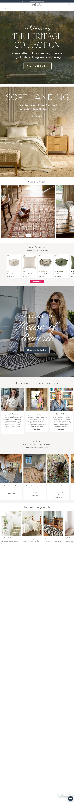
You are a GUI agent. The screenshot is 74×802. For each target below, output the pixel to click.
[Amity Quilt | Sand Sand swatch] (60, 271)
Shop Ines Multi (35, 495)
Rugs (28, 235)
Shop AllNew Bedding (37, 281)
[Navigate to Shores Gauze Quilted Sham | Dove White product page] (29, 261)
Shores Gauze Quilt (10, 273)
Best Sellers (45, 250)
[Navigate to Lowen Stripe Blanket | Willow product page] (45, 261)
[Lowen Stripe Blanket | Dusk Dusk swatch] (39, 271)
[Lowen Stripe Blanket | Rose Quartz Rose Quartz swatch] (46, 271)
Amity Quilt (57, 273)
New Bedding (29, 250)
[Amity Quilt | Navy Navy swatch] (57, 271)
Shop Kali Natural (11, 493)
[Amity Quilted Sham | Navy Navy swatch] (71, 271)
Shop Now (13, 430)
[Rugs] (28, 211)
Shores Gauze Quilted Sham (28, 273)
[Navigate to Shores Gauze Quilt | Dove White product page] (14, 261)
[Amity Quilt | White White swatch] (55, 271)
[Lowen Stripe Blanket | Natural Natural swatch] (44, 271)
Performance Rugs (37, 250)
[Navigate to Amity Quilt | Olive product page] (61, 261)
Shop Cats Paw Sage (58, 497)
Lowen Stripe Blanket (43, 273)
